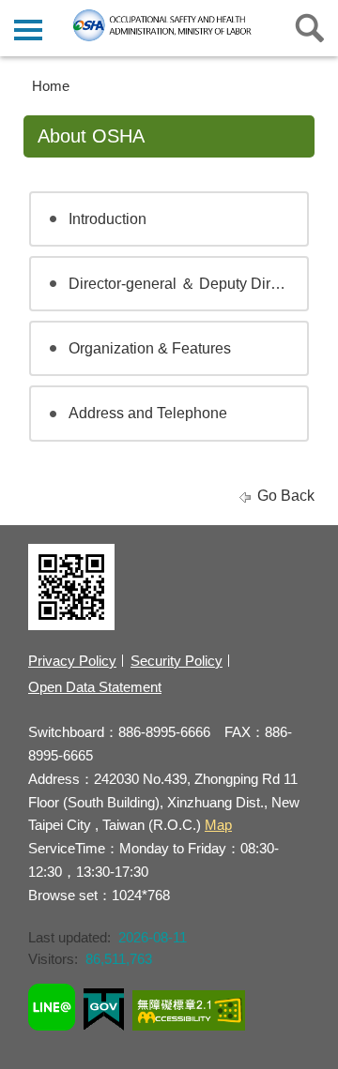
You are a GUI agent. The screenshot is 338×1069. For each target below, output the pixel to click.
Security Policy (177, 661)
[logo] (168, 25)
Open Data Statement (94, 687)
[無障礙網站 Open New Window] (188, 1013)
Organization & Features (150, 348)
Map (218, 825)
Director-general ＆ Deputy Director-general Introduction (189, 284)
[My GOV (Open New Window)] (104, 1012)
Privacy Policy (72, 661)
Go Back (286, 496)
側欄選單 (28, 28)
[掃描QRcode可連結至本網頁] (71, 625)
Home (50, 86)
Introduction (107, 219)
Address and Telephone (148, 413)
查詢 (310, 28)
